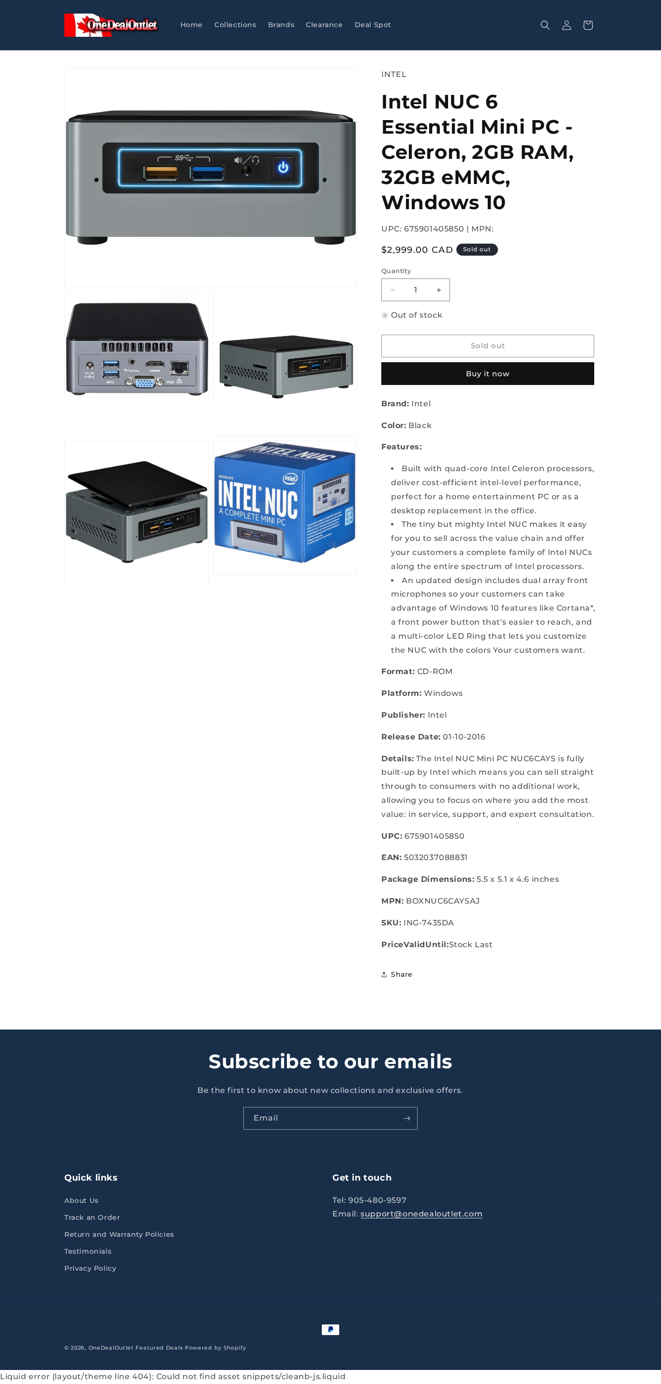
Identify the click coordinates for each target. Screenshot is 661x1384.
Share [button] (402, 974)
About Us (81, 1200)
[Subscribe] (406, 1118)
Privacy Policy (90, 1268)
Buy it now (488, 373)
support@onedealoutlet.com (421, 1214)
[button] (545, 25)
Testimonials (87, 1251)
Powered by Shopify (215, 1347)
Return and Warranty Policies (119, 1234)
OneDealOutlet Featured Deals (136, 1347)
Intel (394, 74)
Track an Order (92, 1217)
